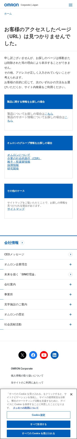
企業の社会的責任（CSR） (24, 158)
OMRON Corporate (22, 368)
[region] (38, 414)
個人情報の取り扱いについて (27, 375)
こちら (49, 113)
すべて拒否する (38, 424)
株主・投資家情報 (18, 161)
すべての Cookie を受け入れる (38, 433)
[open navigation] (70, 5)
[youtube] (44, 355)
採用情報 (13, 165)
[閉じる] (71, 394)
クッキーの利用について (26, 407)
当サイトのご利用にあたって (27, 382)
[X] (22, 355)
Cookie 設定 (38, 415)
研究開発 (13, 168)
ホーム (8, 13)
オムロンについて (18, 155)
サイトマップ (16, 209)
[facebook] (33, 355)
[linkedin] (55, 355)
